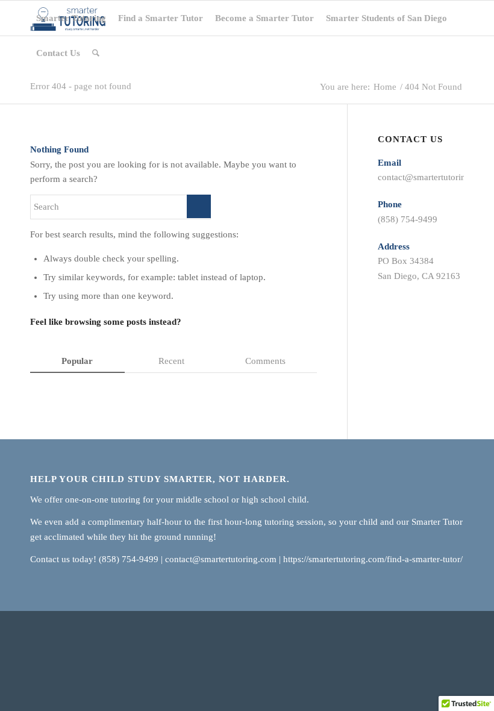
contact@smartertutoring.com (433, 177)
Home (385, 87)
